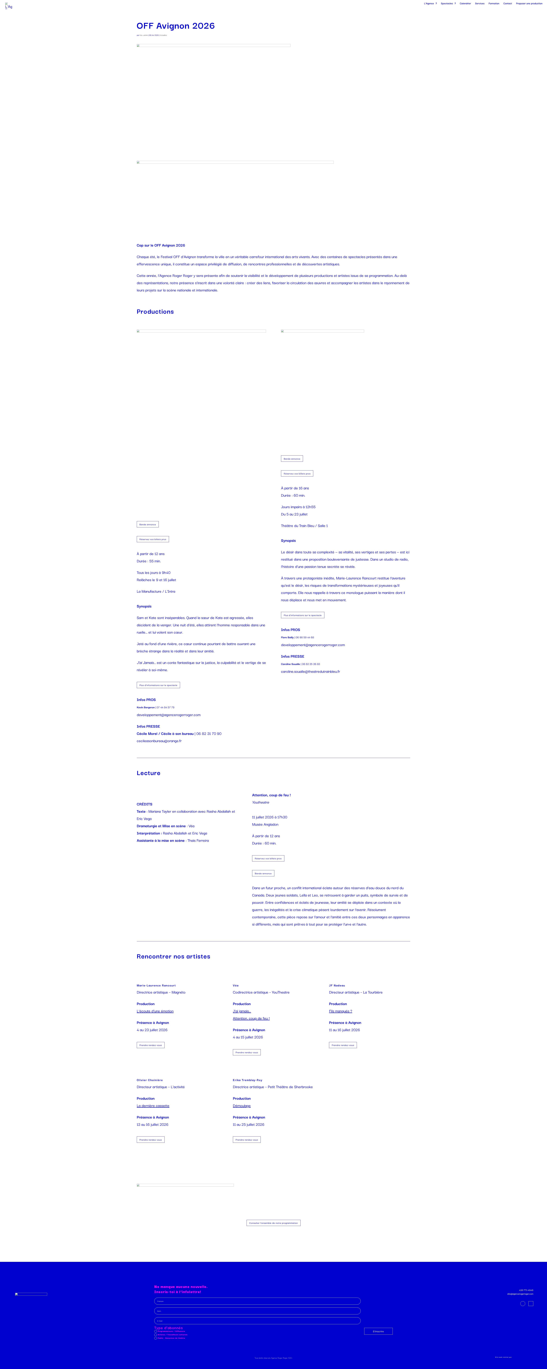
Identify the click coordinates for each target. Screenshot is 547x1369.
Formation (494, 3)
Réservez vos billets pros (152, 539)
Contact (507, 3)
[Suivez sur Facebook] (522, 1303)
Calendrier (465, 3)
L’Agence (429, 3)
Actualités (163, 35)
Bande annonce (147, 524)
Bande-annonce (263, 873)
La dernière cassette (153, 1105)
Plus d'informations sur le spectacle (158, 685)
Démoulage (242, 1105)
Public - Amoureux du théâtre (171, 1338)
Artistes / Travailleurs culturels (172, 1335)
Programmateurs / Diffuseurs (171, 1331)
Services (479, 3)
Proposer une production (529, 3)
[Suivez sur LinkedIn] (530, 1303)
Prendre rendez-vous (150, 1045)
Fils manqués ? (340, 1011)
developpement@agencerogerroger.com (169, 714)
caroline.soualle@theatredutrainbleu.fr (310, 671)
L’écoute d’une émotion (155, 1011)
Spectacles (447, 3)
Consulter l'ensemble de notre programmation (273, 1223)
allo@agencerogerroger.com (520, 1293)
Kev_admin (144, 35)
